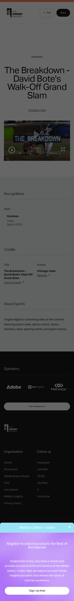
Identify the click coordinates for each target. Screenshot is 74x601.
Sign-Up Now (37, 590)
